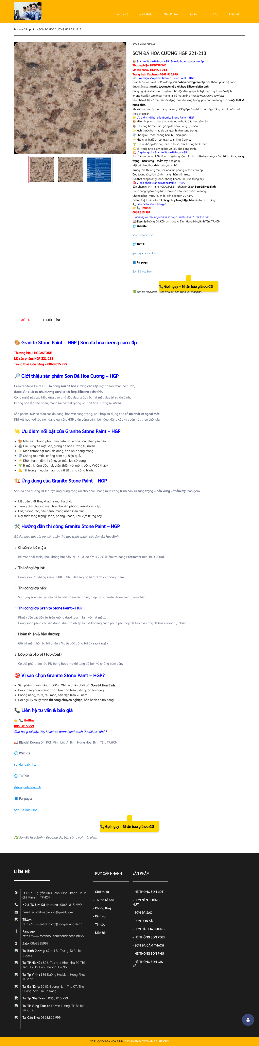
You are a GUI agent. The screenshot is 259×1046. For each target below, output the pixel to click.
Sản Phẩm (171, 14)
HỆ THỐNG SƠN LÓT (149, 891)
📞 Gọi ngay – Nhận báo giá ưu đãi (186, 286)
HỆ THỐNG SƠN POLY (150, 937)
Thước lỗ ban (104, 900)
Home (17, 29)
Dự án (193, 14)
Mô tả (25, 320)
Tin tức (213, 14)
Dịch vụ (100, 916)
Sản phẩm (30, 29)
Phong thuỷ (103, 908)
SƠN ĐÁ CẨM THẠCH (149, 945)
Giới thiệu (146, 14)
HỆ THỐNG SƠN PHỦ (149, 953)
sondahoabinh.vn (143, 235)
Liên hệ (234, 14)
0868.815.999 (141, 212)
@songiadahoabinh (144, 253)
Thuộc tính (52, 320)
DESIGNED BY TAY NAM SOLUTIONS (147, 1041)
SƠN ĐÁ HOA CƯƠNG (144, 44)
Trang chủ (121, 14)
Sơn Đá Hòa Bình (143, 271)
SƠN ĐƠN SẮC (145, 921)
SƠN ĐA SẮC (143, 912)
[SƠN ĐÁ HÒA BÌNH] (27, 19)
